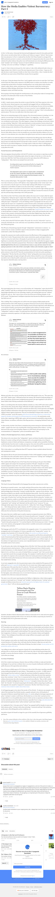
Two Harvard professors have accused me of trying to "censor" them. (18, 837)
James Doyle (6, 782)
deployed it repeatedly (13, 565)
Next (49, 759)
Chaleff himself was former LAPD (44, 209)
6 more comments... (4, 823)
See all (4, 863)
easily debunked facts (47, 700)
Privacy (27, 887)
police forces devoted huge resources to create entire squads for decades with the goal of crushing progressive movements (25, 415)
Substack (20, 894)
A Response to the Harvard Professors (12, 835)
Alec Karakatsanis (9, 12)
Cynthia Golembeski (8, 805)
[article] (27, 837)
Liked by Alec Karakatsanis (10, 784)
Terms (31, 887)
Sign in (51, 2)
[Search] (52, 831)
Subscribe (45, 2)
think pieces (27, 681)
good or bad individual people (15, 721)
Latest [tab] (6, 831)
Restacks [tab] (11, 769)
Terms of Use (34, 870)
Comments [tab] (4, 769)
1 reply (6, 801)
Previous (6, 759)
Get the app (34, 890)
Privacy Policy (38, 871)
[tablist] (7, 769)
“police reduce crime (13, 675)
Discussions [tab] (12, 831)
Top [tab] (3, 831)
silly (29, 694)
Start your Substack (24, 890)
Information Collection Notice (27, 871)
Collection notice (38, 887)
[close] (41, 845)
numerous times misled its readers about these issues (15, 687)
